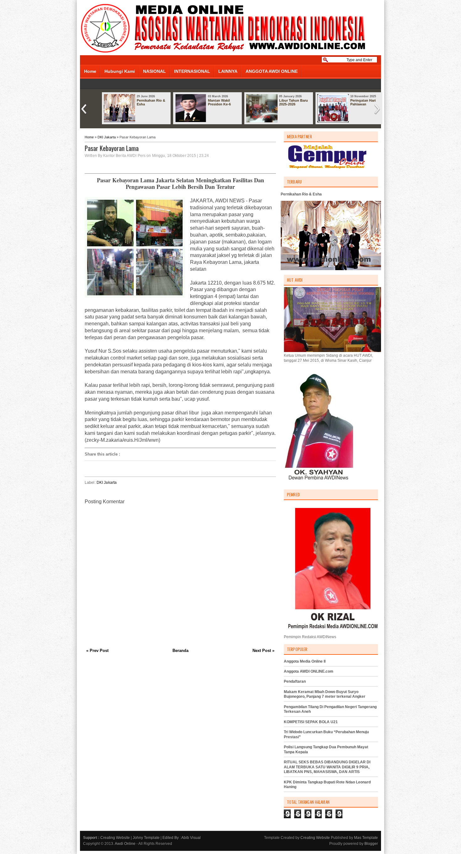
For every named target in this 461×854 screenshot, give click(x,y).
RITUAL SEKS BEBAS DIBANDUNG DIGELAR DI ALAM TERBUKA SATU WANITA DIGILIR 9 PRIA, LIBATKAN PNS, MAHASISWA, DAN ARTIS (327, 767)
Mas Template (366, 837)
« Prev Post (97, 650)
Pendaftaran (295, 681)
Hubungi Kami (119, 71)
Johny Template (146, 837)
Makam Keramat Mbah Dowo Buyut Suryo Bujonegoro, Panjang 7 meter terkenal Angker (324, 694)
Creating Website (115, 837)
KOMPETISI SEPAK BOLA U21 (311, 722)
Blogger (371, 843)
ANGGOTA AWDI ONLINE (272, 71)
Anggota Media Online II (305, 661)
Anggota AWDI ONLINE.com (308, 671)
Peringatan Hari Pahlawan (363, 102)
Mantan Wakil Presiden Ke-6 (219, 102)
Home (90, 71)
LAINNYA (227, 71)
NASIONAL (154, 71)
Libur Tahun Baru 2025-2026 (293, 102)
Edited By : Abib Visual (181, 837)
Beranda (180, 650)
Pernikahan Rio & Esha (151, 102)
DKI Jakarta (107, 137)
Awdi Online (125, 843)
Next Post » (263, 650)
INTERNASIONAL (192, 71)
